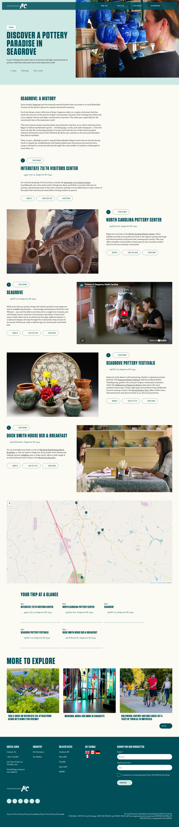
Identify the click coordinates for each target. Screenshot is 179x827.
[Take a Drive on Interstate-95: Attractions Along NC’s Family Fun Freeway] (33, 695)
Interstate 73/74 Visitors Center (77, 182)
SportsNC (63, 766)
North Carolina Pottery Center (141, 234)
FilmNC (62, 761)
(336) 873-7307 (33, 333)
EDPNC (62, 771)
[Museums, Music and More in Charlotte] (89, 695)
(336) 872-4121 (33, 466)
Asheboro (25, 455)
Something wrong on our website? (16, 770)
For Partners (38, 752)
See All (164, 726)
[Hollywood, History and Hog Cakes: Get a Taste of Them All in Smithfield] (146, 695)
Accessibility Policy (37, 814)
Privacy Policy (23, 814)
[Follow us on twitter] (9, 801)
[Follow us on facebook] (14, 801)
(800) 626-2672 (47, 198)
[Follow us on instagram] (20, 801)
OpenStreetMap (161, 582)
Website (29, 198)
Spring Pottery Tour (140, 390)
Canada (92, 752)
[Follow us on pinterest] (26, 801)
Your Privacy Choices (54, 814)
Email (119, 752)
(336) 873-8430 (133, 252)
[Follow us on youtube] (32, 801)
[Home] (17, 5)
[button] (76, 503)
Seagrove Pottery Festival (129, 379)
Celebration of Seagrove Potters (128, 385)
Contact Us (11, 752)
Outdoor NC (64, 752)
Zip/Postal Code (123, 762)
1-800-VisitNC (13, 757)
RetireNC (63, 757)
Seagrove (37, 104)
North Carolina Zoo (46, 457)
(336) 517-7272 (132, 401)
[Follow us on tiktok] (37, 801)
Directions (66, 198)
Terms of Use (12, 814)
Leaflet (153, 582)
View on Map (37, 160)
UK (87, 752)
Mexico (87, 756)
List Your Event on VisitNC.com (15, 763)
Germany (98, 752)
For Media (37, 757)
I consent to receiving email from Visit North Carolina (146, 775)
